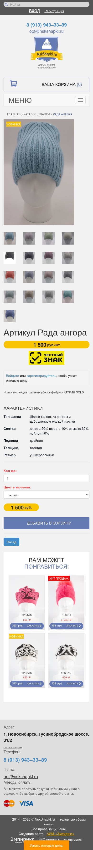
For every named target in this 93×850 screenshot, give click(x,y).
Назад (11, 541)
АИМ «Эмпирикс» (60, 833)
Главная (14, 114)
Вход (34, 10)
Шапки (44, 114)
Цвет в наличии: (17, 487)
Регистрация (54, 10)
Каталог (30, 114)
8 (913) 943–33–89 (46, 24)
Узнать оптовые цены (46, 845)
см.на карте (13, 746)
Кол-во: (10, 470)
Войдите (12, 375)
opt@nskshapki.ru (46, 31)
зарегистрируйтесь (41, 375)
